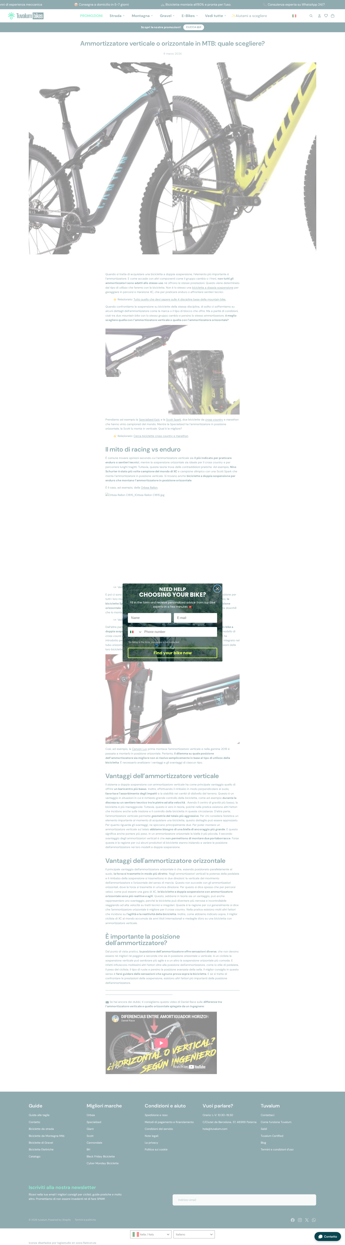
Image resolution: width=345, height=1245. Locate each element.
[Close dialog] (217, 588)
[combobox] (135, 632)
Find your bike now (173, 653)
